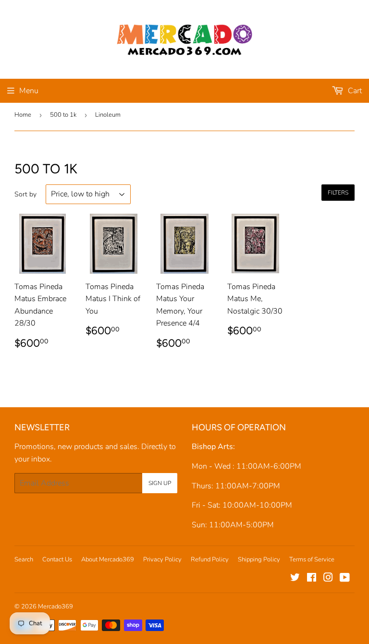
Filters (338, 192)
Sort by (25, 194)
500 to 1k (63, 114)
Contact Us (57, 559)
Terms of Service (311, 559)
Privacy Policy (162, 559)
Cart (354, 90)
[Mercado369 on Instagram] (328, 578)
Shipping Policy (259, 559)
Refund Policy (210, 559)
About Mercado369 (107, 559)
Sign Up (159, 483)
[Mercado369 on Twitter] (295, 578)
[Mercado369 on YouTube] (345, 578)
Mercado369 (55, 606)
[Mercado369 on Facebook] (312, 578)
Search (23, 559)
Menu (28, 90)
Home (22, 114)
